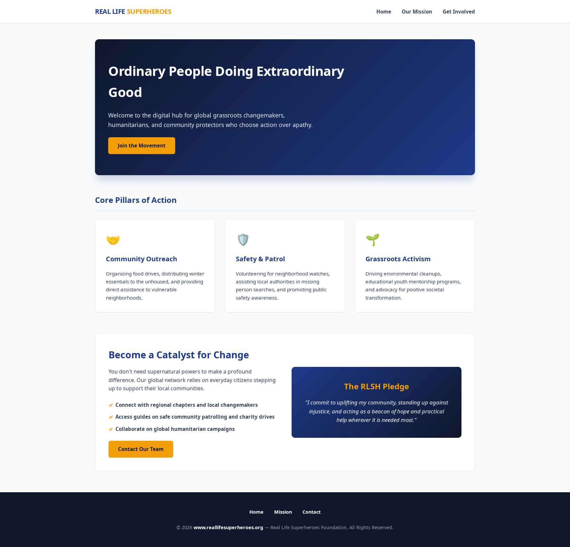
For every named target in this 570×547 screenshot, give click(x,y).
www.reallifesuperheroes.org (228, 527)
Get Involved (459, 11)
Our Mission (417, 11)
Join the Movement (142, 145)
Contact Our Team (141, 449)
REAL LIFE (133, 11)
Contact (311, 512)
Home (383, 11)
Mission (283, 512)
